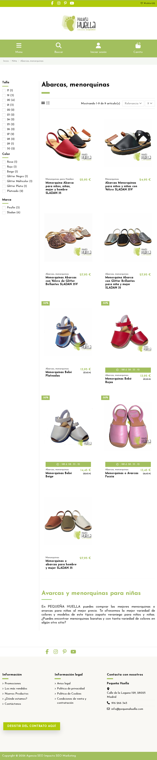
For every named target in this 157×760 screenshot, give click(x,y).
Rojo (12, 167)
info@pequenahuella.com (127, 709)
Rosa (12, 162)
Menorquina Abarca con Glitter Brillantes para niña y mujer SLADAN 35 (120, 282)
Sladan (13, 212)
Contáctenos (13, 704)
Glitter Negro (17, 176)
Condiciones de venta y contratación (71, 700)
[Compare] (68, 172)
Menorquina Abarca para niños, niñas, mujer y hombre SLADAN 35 (60, 188)
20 (11, 100)
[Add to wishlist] (62, 172)
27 (10, 134)
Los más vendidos (16, 688)
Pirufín (13, 207)
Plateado (15, 191)
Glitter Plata (17, 186)
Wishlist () (149, 3)
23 (10, 114)
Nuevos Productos (16, 693)
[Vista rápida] (74, 172)
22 (10, 110)
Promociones (13, 683)
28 (11, 139)
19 (10, 95)
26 (11, 129)
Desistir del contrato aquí (31, 726)
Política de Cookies (69, 693)
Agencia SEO (34, 755)
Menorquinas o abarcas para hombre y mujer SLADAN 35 (61, 565)
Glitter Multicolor (19, 181)
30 (11, 148)
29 (10, 143)
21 (10, 105)
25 (10, 124)
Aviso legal (64, 683)
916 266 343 (119, 703)
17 (10, 90)
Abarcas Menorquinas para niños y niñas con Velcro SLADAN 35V (121, 186)
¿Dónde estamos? (16, 698)
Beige (12, 171)
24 (10, 119)
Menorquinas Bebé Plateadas (59, 374)
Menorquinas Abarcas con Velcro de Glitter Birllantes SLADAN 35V (62, 281)
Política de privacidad (71, 688)
